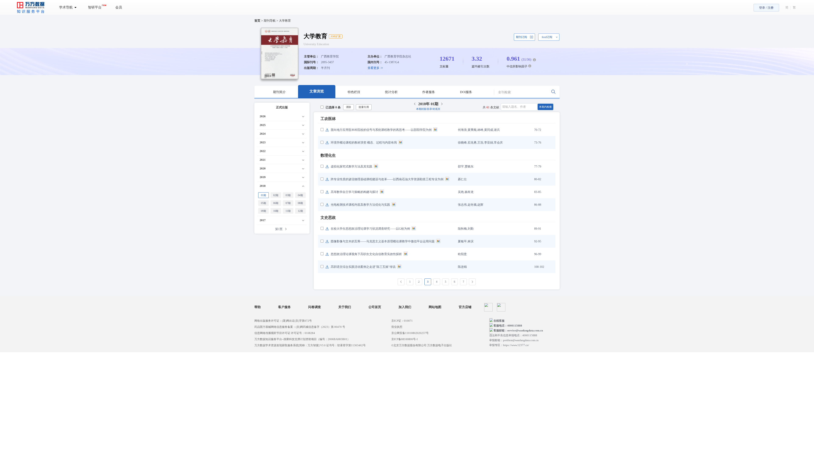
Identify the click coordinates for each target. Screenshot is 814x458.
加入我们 (405, 307)
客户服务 (284, 307)
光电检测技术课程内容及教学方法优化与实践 (360, 204)
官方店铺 (465, 307)
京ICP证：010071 (402, 320)
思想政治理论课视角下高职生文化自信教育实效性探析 (366, 254)
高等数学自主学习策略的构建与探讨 (354, 192)
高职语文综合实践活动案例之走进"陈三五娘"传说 (363, 266)
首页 (257, 20)
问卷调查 (314, 307)
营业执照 (396, 326)
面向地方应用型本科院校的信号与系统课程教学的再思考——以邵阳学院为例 (381, 129)
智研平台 (95, 7)
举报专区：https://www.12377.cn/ (509, 345)
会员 (118, 7)
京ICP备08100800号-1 (404, 339)
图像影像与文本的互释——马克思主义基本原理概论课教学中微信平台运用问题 (383, 241)
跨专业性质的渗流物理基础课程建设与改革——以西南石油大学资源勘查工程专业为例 (387, 179)
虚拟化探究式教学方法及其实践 (351, 166)
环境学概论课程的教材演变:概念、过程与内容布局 (364, 142)
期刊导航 (270, 20)
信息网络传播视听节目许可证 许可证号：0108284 (284, 333)
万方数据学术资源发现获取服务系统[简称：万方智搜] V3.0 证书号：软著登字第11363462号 (310, 345)
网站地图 (435, 307)
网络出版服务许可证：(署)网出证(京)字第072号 (283, 320)
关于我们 (344, 307)
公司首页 (374, 307)
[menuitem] (70, 7)
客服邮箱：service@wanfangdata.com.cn (518, 330)
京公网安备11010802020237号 (410, 333)
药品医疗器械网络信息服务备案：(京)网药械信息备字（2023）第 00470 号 (299, 326)
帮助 (257, 307)
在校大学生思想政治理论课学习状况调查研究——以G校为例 (370, 228)
